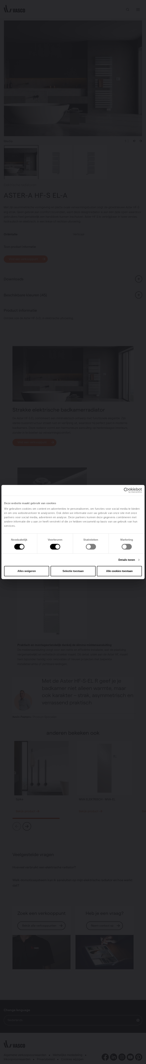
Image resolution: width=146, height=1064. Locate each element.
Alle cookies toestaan (119, 570)
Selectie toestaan (73, 570)
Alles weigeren (26, 570)
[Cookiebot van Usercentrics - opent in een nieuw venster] (126, 490)
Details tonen (126, 559)
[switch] (55, 547)
